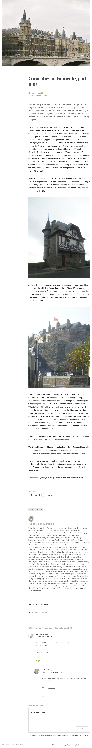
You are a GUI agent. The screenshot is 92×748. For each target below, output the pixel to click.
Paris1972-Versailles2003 (55, 49)
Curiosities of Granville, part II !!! (57, 81)
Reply (38, 661)
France (44, 95)
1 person (46, 652)
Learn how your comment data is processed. (73, 735)
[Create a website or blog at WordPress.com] (3, 744)
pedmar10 (45, 670)
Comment (81, 728)
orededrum (40, 634)
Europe (38, 95)
